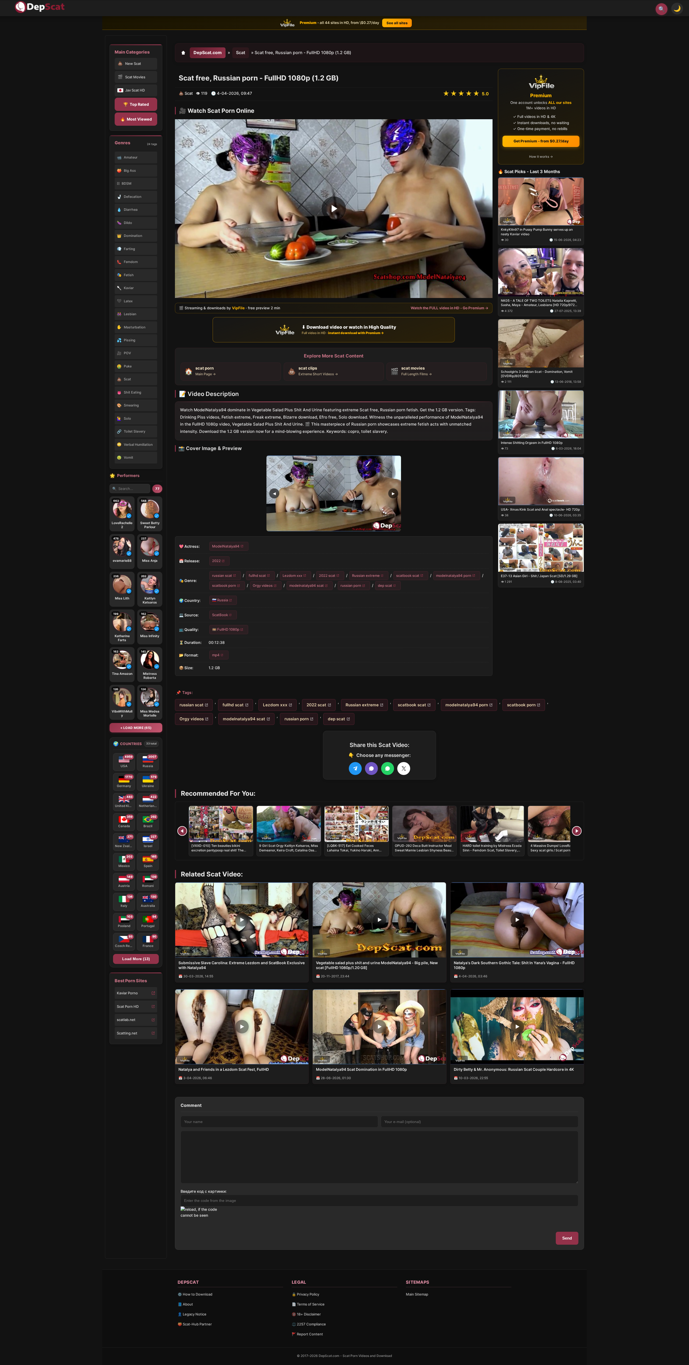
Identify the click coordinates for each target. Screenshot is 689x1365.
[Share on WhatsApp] (387, 768)
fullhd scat (257, 575)
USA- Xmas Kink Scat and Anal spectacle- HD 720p (540, 509)
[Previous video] (182, 831)
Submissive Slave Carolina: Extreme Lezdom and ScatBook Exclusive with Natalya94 (241, 965)
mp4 (216, 654)
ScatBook (220, 614)
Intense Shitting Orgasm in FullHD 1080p (532, 443)
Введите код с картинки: (204, 1191)
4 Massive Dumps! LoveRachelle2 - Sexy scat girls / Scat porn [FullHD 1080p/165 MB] (557, 850)
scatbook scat (407, 575)
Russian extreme (366, 575)
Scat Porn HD (128, 1006)
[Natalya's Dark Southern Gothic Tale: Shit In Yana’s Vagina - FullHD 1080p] (517, 919)
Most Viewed (136, 119)
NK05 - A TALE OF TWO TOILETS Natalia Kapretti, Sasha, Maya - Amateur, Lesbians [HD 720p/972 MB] (539, 303)
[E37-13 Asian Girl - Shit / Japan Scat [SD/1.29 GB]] (541, 548)
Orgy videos (263, 585)
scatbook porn (224, 585)
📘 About (185, 1304)
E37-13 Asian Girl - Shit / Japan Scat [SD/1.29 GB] (539, 576)
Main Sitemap (417, 1294)
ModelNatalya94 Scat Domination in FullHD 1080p (361, 1069)
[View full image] (333, 493)
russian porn (350, 585)
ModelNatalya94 (226, 546)
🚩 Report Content (307, 1334)
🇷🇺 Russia (220, 600)
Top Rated (136, 104)
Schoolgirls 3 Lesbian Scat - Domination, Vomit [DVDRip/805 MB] (536, 374)
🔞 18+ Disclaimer (306, 1314)
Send (567, 1238)
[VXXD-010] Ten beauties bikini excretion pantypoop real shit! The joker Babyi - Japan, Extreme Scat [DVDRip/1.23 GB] (217, 852)
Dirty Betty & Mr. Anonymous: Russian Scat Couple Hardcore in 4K (514, 1069)
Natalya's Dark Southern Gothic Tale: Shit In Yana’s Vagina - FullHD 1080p (514, 965)
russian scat (222, 575)
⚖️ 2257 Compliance (309, 1324)
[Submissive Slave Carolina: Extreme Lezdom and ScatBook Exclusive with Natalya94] (241, 919)
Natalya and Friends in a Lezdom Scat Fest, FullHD (223, 1069)
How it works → (541, 157)
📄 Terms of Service (308, 1304)
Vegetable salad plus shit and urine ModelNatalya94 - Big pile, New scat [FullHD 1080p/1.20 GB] (377, 965)
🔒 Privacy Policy (305, 1294)
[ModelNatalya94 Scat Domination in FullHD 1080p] (379, 1026)
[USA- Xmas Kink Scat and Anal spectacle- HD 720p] (541, 481)
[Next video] (577, 831)
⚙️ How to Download (195, 1294)
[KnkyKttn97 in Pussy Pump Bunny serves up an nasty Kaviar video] (541, 201)
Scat (240, 52)
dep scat (385, 585)
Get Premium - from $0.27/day (541, 141)
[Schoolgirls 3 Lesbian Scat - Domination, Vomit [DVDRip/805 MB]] (541, 343)
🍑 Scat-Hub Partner (195, 1324)
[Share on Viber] (371, 768)
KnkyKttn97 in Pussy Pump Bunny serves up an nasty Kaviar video (537, 231)
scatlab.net (126, 1019)
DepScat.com (208, 52)
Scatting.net (127, 1033)
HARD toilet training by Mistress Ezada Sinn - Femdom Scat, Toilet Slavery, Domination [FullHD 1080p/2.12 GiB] (492, 850)
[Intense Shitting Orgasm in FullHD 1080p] (541, 414)
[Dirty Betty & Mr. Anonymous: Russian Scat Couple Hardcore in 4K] (517, 1026)
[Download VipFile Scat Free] (40, 7)
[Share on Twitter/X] (403, 768)
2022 (216, 561)
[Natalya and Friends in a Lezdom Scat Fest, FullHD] (241, 1026)
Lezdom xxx (292, 575)
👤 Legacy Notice (192, 1314)
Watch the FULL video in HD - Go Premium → (449, 308)
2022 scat (327, 575)
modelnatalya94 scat (306, 585)
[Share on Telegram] (355, 768)
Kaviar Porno (127, 993)
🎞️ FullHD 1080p (225, 629)
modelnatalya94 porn (453, 575)
